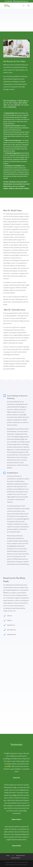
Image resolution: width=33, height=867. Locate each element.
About (13, 855)
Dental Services (20, 855)
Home (8, 855)
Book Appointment (16, 25)
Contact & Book (15, 857)
